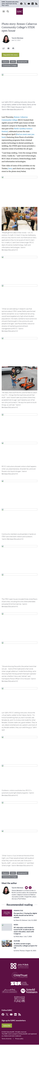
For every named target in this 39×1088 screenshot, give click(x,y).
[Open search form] (8, 11)
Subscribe (6, 1025)
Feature (5, 62)
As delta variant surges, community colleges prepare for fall (25, 946)
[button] (8, 48)
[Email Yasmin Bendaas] (26, 887)
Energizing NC (22, 62)
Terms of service (6, 1038)
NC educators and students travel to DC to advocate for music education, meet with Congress (24, 930)
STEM (13, 62)
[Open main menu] (4, 11)
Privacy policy (19, 1038)
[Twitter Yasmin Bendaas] (30, 887)
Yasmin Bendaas (17, 38)
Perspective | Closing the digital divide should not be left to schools (25, 915)
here (10, 168)
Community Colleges (9, 65)
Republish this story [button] (10, 55)
